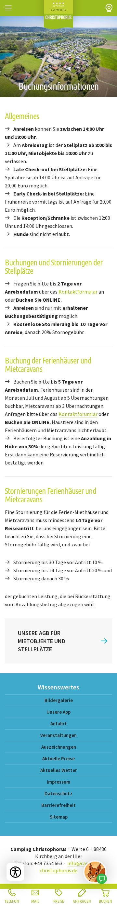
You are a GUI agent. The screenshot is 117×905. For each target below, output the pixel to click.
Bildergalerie (59, 700)
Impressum (58, 782)
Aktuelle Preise (58, 758)
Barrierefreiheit (58, 805)
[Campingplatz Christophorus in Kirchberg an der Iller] (58, 14)
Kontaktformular (78, 291)
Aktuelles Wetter (58, 770)
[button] (8, 8)
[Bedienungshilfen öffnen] (15, 872)
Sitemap (59, 817)
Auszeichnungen (58, 747)
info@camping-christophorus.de (71, 867)
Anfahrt (58, 724)
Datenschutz (58, 793)
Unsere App (58, 712)
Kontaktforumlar (78, 414)
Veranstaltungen (58, 735)
